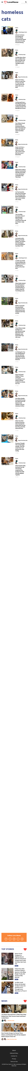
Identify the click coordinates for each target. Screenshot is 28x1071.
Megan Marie (24, 32)
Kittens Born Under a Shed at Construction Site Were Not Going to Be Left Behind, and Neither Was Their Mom (20, 173)
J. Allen (19, 32)
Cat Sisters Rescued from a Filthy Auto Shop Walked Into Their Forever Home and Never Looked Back (13, 1016)
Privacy (14, 1059)
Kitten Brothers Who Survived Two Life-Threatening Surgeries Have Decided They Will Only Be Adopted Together (20, 470)
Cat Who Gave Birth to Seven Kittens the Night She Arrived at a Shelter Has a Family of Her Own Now (20, 264)
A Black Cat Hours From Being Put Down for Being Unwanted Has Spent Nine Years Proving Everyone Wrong (20, 38)
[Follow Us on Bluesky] (18, 939)
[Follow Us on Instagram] (14, 939)
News (16, 27)
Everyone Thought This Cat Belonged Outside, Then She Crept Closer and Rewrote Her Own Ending (20, 446)
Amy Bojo (23, 54)
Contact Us (14, 1056)
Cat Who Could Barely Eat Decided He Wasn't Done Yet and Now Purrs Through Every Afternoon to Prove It (21, 987)
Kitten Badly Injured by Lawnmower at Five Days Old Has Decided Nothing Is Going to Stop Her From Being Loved (20, 286)
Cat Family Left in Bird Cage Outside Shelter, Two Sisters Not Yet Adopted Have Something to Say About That (20, 242)
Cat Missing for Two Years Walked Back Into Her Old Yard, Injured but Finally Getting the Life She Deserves (20, 355)
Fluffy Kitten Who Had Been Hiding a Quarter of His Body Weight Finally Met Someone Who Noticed (20, 973)
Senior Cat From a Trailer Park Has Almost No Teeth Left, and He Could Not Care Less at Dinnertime (20, 150)
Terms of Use (14, 1061)
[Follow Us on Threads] (22, 939)
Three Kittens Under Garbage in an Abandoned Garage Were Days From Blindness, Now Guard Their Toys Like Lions (20, 332)
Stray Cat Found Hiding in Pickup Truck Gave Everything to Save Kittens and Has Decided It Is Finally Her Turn (20, 379)
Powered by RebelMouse (24, 3)
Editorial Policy (14, 1053)
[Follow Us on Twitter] (10, 939)
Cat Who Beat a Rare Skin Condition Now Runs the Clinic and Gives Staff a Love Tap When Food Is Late (20, 61)
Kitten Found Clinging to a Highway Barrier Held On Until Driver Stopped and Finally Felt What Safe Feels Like (20, 959)
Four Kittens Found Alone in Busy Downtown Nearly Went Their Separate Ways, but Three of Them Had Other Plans (20, 127)
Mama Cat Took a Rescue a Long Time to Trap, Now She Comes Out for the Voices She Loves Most (20, 83)
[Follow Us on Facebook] (6, 939)
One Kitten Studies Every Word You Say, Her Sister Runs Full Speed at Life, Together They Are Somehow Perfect (20, 402)
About (14, 1050)
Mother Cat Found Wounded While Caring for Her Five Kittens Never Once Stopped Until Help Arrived (20, 309)
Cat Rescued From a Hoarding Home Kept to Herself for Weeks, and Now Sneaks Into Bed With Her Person (20, 105)
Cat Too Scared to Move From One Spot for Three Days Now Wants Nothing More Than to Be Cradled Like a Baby (20, 195)
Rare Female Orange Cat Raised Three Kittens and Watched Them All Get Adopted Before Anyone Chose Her (13, 1034)
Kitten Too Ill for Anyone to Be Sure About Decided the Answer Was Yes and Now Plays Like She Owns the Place (20, 424)
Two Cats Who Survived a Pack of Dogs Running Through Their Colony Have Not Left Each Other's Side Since (20, 219)
